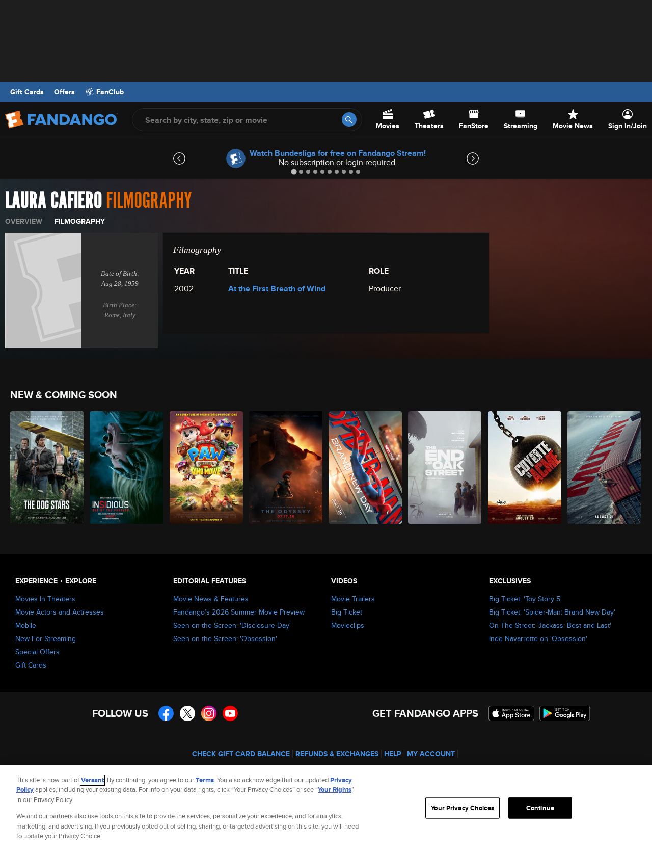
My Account (431, 754)
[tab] (293, 171)
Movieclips (347, 625)
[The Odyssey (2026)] (286, 467)
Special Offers (37, 652)
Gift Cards (27, 92)
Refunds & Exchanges (336, 754)
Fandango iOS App (511, 713)
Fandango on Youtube (230, 713)
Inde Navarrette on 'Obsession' (538, 638)
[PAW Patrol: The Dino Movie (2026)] (207, 467)
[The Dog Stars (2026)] (47, 467)
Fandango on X (187, 713)
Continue (540, 808)
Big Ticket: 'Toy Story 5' (525, 599)
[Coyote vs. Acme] (525, 467)
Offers (64, 92)
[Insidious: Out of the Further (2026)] (127, 467)
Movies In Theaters (45, 599)
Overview (23, 221)
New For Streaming (45, 638)
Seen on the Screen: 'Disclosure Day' (232, 625)
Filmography (80, 221)
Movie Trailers (353, 599)
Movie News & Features (211, 599)
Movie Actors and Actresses (59, 612)
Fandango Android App (564, 713)
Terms (205, 780)
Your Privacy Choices (462, 808)
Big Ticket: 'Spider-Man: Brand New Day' (552, 612)
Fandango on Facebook (166, 713)
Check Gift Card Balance (241, 754)
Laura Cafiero (53, 201)
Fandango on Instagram (208, 713)
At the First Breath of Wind (276, 289)
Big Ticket (346, 612)
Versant (92, 780)
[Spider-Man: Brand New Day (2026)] (366, 467)
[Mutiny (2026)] (604, 467)
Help (392, 754)
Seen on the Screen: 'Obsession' (225, 638)
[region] (326, 809)
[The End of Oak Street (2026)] (445, 467)
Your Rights (334, 789)
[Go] (349, 119)
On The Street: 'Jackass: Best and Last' (550, 625)
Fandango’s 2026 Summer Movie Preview (239, 612)
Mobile (25, 625)
